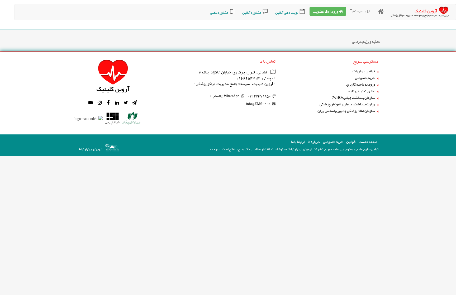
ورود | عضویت (325, 11)
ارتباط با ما (298, 142)
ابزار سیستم (361, 11)
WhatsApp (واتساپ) (224, 96)
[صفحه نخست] (381, 11)
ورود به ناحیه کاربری (360, 84)
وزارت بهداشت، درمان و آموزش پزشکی (347, 104)
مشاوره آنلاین (251, 12)
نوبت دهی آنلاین (286, 12)
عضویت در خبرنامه (361, 91)
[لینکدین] (117, 103)
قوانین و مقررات (364, 71)
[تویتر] (126, 103)
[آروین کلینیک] (113, 74)
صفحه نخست (368, 142)
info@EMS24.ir (258, 103)
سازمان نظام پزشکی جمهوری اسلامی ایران (346, 110)
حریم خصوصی (365, 77)
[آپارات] (91, 103)
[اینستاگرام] (99, 103)
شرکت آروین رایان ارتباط (305, 149)
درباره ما (314, 142)
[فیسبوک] (108, 103)
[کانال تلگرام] (134, 103)
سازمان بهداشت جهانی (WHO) (353, 97)
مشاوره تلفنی (219, 12)
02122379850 (259, 96)
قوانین (350, 142)
